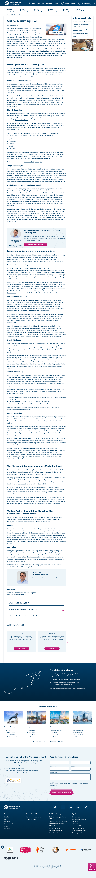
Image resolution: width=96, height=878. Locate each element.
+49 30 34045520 (55, 734)
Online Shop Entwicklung (56, 833)
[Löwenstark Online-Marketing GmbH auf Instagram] (55, 807)
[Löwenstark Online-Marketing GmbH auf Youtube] (78, 807)
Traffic (26, 98)
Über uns (31, 3)
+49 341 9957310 (32, 734)
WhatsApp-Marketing (78, 833)
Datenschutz (47, 868)
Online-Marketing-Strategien (33, 162)
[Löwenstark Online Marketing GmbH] (13, 3)
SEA (53, 270)
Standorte (7, 821)
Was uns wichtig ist (9, 824)
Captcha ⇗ (64, 798)
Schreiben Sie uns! (70, 3)
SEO (27, 270)
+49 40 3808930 (78, 734)
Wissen (6, 826)
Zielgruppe (46, 173)
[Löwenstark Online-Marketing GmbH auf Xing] (86, 807)
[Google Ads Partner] (10, 850)
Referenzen (40, 3)
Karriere (48, 3)
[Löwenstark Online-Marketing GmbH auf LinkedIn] (71, 807)
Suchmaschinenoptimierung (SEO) (57, 818)
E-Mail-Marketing (54, 826)
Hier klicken (60, 797)
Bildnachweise (56, 868)
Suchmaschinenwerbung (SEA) (58, 821)
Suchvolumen (60, 284)
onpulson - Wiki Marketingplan (17, 595)
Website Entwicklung (51, 10)
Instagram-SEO (76, 826)
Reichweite (34, 98)
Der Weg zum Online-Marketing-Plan (82, 21)
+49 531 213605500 (10, 734)
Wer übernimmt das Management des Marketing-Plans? (82, 29)
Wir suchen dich (31, 814)
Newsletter (7, 828)
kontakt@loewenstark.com (12, 737)
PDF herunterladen (56, 32)
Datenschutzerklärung (80, 688)
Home (5, 14)
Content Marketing (37, 10)
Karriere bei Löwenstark (33, 817)
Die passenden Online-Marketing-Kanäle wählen (81, 25)
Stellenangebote (31, 819)
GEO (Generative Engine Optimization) (79, 820)
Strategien (10, 31)
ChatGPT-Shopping (78, 828)
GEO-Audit (75, 823)
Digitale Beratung (66, 10)
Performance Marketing (8, 10)
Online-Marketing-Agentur (36, 565)
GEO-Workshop (76, 817)
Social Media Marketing (56, 823)
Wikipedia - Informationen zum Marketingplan (21, 593)
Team (5, 819)
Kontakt (6, 817)
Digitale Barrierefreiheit (81, 10)
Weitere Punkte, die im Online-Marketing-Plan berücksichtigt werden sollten (82, 35)
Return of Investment (21, 120)
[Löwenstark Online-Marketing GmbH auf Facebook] (63, 807)
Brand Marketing (23, 10)
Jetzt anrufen (86, 3)
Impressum (39, 868)
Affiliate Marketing (54, 828)
